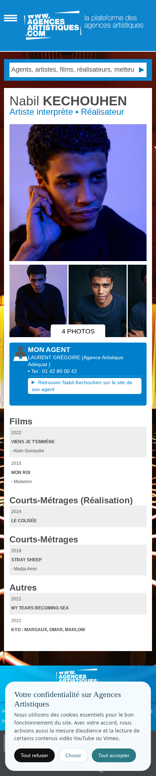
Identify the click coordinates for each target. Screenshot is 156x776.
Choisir (73, 755)
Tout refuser (34, 755)
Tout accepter (114, 755)
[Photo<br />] (78, 192)
